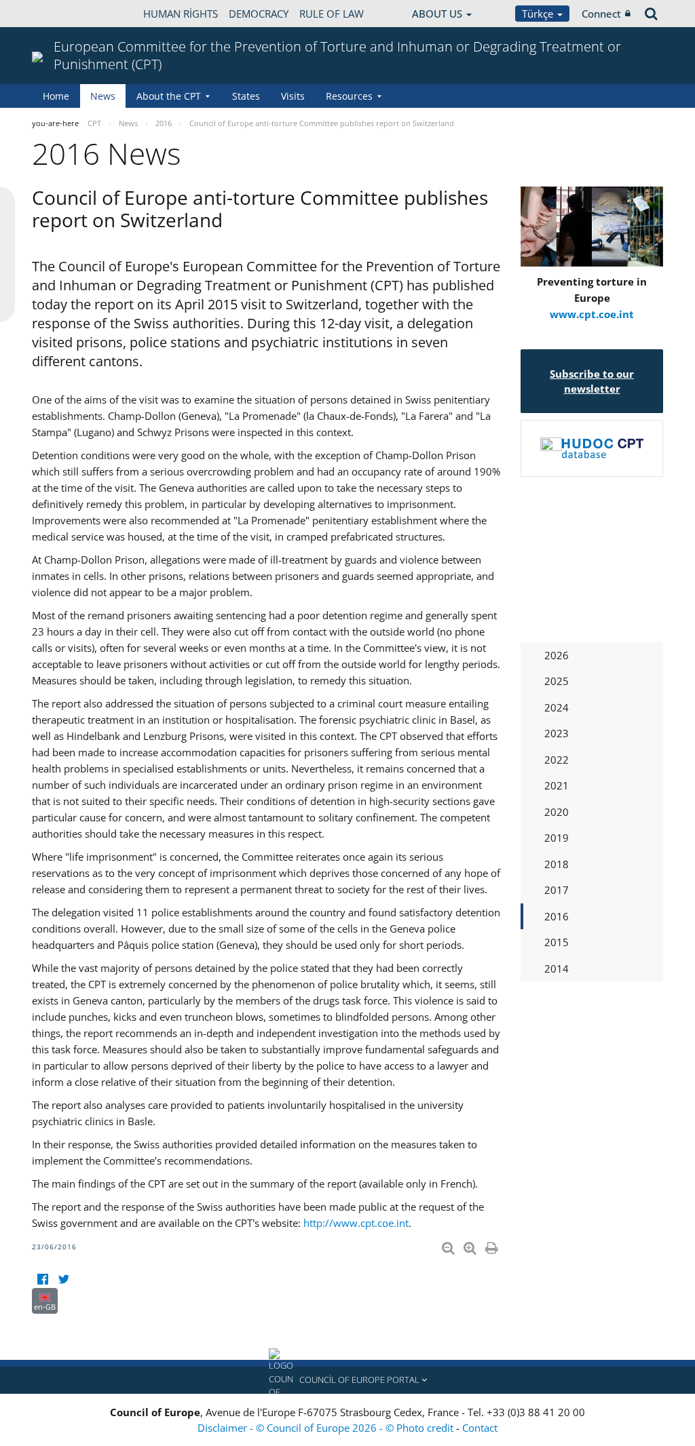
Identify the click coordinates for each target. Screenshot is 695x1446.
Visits (293, 96)
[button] (347, 1380)
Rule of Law (331, 13)
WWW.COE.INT (66, 13)
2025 (556, 681)
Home (56, 96)
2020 (556, 812)
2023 (556, 733)
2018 (556, 864)
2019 (556, 837)
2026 (556, 655)
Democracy (258, 13)
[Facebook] (42, 1279)
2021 (556, 785)
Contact (479, 1427)
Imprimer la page (492, 1245)
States (246, 96)
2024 (556, 707)
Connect (601, 13)
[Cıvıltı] (63, 1279)
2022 (556, 759)
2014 (556, 968)
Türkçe (539, 13)
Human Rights (180, 13)
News (102, 96)
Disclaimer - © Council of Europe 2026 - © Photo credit (327, 1427)
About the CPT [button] (168, 96)
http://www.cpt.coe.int (356, 1223)
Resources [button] (349, 96)
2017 (556, 890)
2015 (556, 942)
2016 (556, 916)
